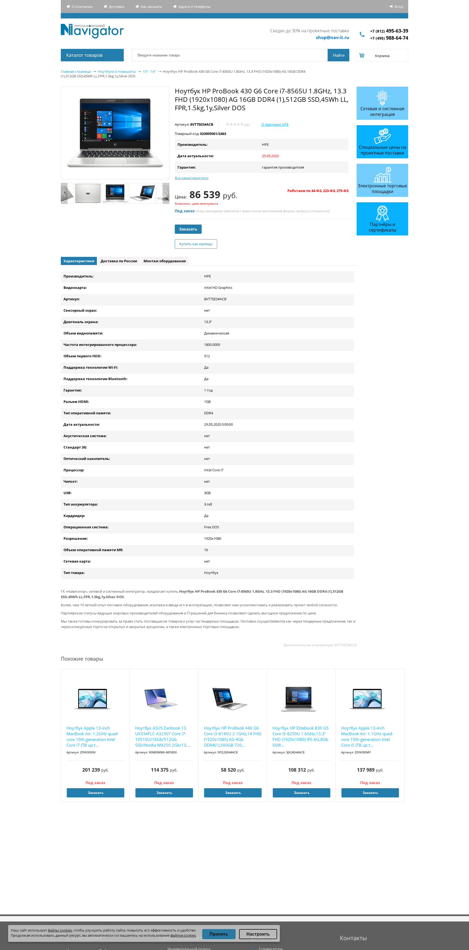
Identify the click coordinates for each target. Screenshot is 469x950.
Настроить (258, 934)
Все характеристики (191, 177)
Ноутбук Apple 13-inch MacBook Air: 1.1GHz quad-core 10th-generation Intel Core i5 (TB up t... (367, 736)
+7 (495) (389, 38)
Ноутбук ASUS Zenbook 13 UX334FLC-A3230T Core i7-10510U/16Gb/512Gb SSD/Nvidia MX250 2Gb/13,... (163, 736)
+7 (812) (389, 31)
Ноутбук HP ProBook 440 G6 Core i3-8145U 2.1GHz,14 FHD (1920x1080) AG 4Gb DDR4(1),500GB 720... (232, 736)
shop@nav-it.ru (332, 37)
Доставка (116, 6)
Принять (219, 934)
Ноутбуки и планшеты (117, 71)
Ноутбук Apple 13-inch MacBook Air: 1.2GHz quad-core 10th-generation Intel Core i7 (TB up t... (92, 736)
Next (166, 193)
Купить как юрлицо (196, 243)
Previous (64, 193)
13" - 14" (149, 71)
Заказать (188, 229)
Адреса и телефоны (194, 6)
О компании (82, 6)
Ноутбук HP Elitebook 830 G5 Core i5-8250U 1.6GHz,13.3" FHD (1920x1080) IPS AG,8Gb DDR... (300, 736)
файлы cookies (60, 930)
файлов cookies (183, 935)
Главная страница (76, 71)
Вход (399, 6)
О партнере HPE (275, 124)
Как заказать (151, 6)
